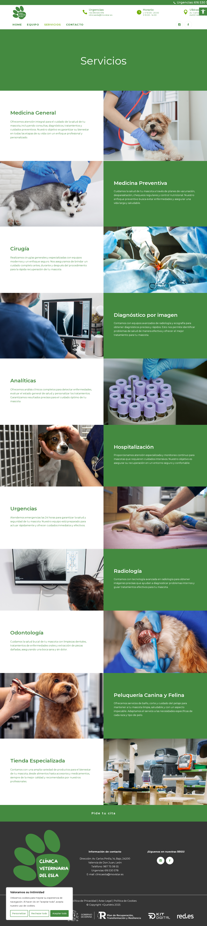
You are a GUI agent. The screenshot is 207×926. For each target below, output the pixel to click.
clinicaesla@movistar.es (100, 15)
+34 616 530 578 (96, 12)
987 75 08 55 (111, 866)
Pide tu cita (103, 813)
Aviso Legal (105, 900)
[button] (203, 11)
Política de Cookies (125, 900)
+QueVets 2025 (111, 904)
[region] (39, 903)
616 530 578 (112, 870)
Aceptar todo (59, 913)
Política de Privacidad (83, 900)
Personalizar (19, 913)
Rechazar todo (39, 913)
